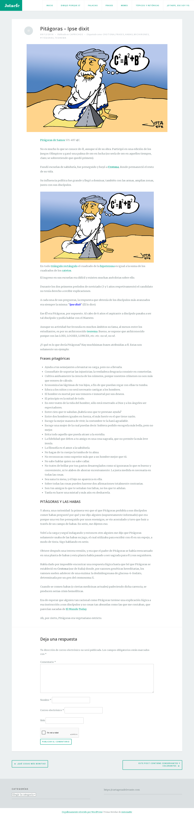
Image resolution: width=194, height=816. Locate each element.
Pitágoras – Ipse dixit (64, 29)
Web (42, 720)
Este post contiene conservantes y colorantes (159, 764)
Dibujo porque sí (70, 5)
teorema (60, 37)
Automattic (126, 812)
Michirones (141, 34)
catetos (66, 270)
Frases (109, 5)
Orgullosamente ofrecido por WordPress (82, 812)
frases (120, 34)
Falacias (93, 5)
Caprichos (76, 34)
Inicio (49, 5)
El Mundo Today (76, 609)
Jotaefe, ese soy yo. (178, 5)
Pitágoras (47, 37)
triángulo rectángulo (64, 266)
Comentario (48, 662)
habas (129, 34)
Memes (124, 5)
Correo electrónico (52, 710)
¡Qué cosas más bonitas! (31, 764)
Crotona (109, 34)
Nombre (45, 699)
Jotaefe (12, 5)
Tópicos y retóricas (147, 5)
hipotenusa (107, 266)
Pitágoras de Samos (52, 140)
